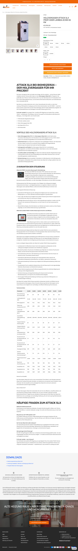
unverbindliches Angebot (39, 522)
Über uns (23, 536)
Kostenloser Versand (56, 27)
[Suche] (69, 6)
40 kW (68, 43)
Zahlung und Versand (7, 540)
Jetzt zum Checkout (58, 68)
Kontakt (60, 5)
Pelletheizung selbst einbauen (44, 542)
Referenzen (23, 538)
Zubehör (54, 5)
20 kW (46, 43)
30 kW (57, 43)
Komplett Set (16, 5)
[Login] (72, 6)
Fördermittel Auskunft (42, 536)
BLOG (14, 7)
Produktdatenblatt (52, 35)
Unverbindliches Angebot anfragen (57, 72)
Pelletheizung (24, 5)
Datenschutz (5, 538)
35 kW (62, 43)
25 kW (51, 43)
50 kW (51, 47)
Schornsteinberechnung (42, 538)
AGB (3, 534)
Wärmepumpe (47, 5)
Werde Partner (24, 542)
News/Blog (39, 534)
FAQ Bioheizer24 (24, 540)
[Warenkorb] (75, 6)
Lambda (51, 53)
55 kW (57, 47)
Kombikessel (39, 5)
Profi (46, 53)
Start (3, 12)
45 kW (46, 47)
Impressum (4, 536)
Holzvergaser (32, 5)
